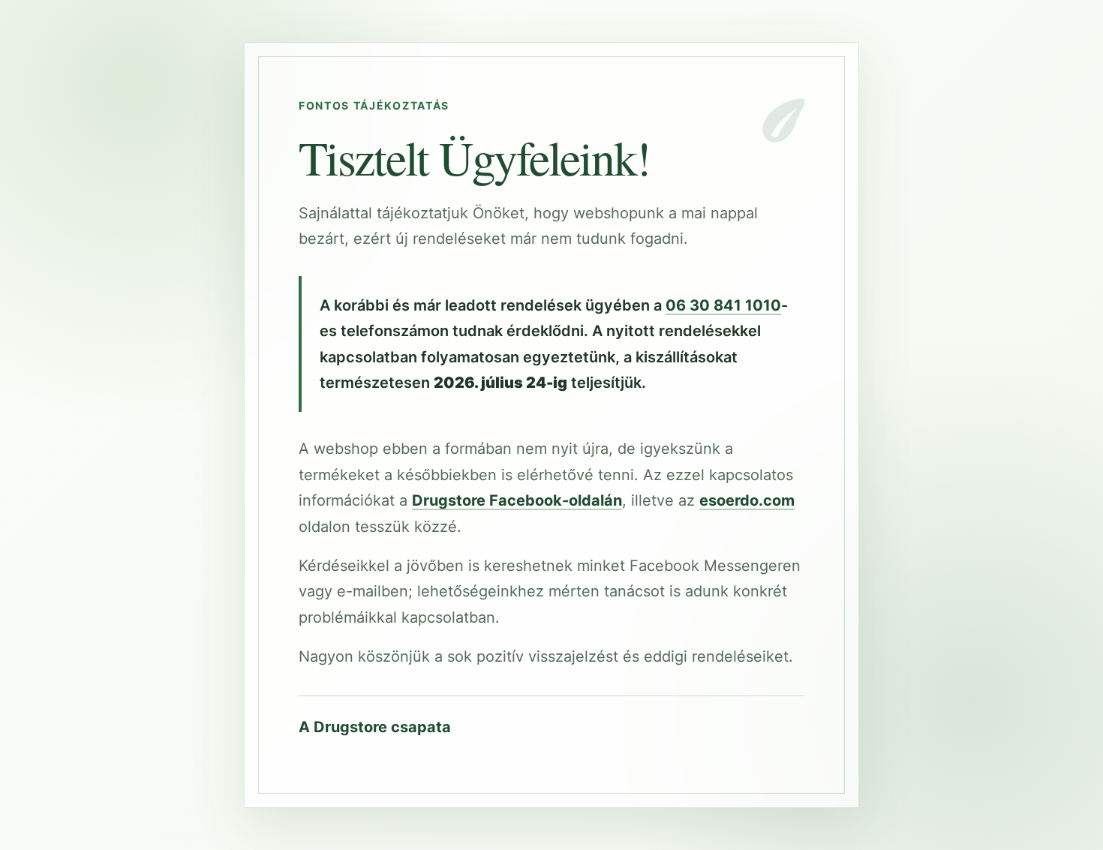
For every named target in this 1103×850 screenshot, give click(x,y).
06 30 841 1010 (723, 305)
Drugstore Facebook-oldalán (517, 500)
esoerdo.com (747, 500)
